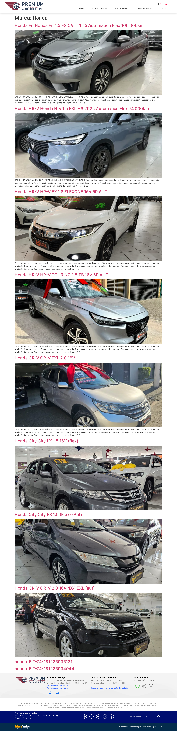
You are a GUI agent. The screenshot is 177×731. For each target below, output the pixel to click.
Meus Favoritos (99, 8)
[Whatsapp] (137, 686)
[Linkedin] (105, 716)
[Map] (57, 692)
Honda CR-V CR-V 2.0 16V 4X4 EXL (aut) (55, 588)
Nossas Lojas (121, 8)
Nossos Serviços (144, 8)
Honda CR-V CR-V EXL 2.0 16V (45, 357)
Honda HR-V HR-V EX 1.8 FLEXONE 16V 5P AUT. (61, 191)
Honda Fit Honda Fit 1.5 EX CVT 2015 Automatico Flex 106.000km (79, 25)
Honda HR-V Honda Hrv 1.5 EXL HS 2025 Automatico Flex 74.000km (82, 108)
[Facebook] (85, 716)
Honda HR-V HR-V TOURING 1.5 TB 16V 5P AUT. (62, 274)
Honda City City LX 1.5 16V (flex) (46, 440)
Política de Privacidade (23, 718)
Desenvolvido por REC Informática (140, 716)
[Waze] (50, 692)
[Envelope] (151, 686)
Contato (164, 8)
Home (81, 8)
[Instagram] (91, 716)
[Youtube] (98, 716)
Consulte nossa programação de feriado (109, 688)
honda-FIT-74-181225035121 (43, 661)
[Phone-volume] (144, 686)
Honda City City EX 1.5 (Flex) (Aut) (48, 514)
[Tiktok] (112, 716)
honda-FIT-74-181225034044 (44, 668)
